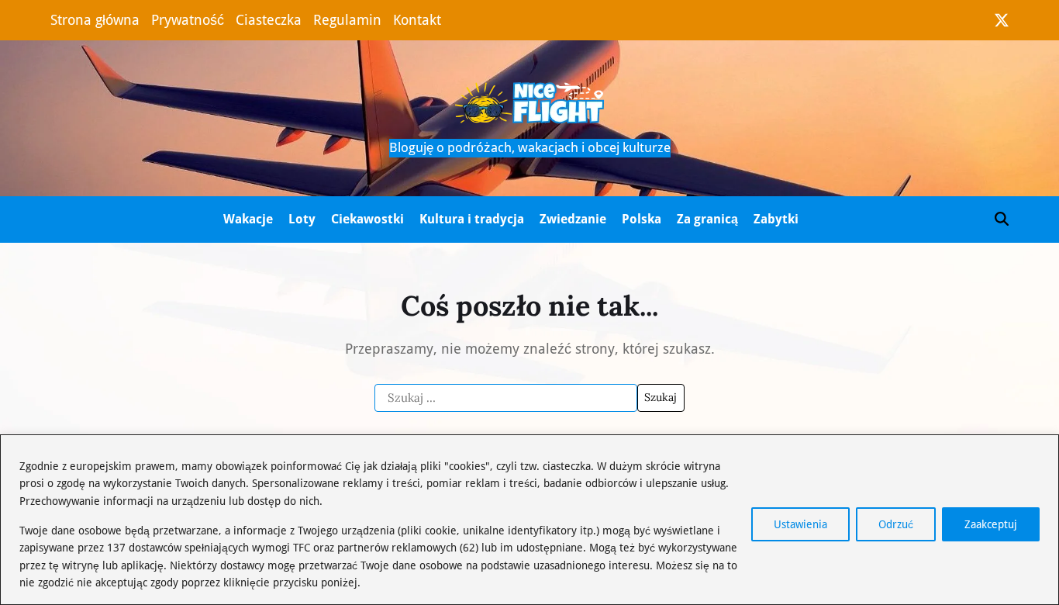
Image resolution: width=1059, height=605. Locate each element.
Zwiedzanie (573, 219)
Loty (302, 219)
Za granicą (707, 219)
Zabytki (776, 219)
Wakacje (248, 219)
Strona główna (95, 20)
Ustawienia (800, 524)
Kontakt (417, 20)
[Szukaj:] (505, 398)
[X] (1002, 20)
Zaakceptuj (990, 524)
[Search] (1002, 218)
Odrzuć (895, 524)
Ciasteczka (269, 20)
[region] (529, 519)
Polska (641, 219)
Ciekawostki (367, 219)
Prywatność (187, 20)
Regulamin (347, 20)
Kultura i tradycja (471, 219)
